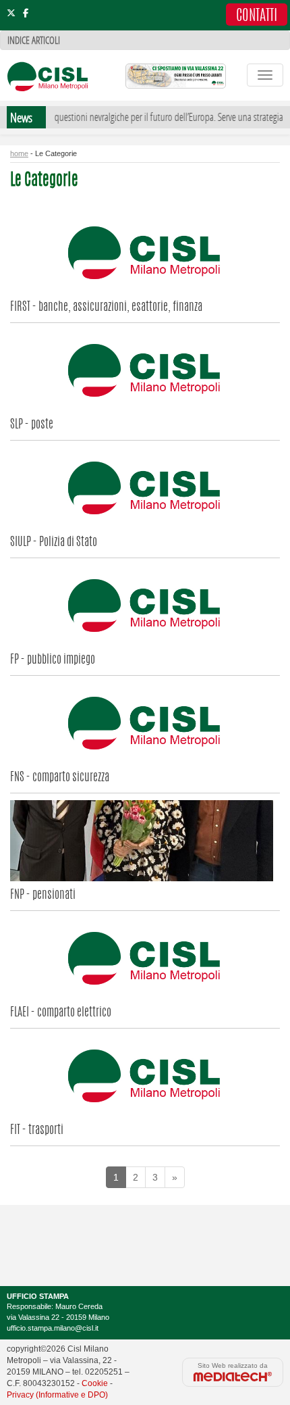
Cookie (95, 1383)
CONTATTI (256, 16)
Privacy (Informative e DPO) (57, 1395)
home (19, 153)
